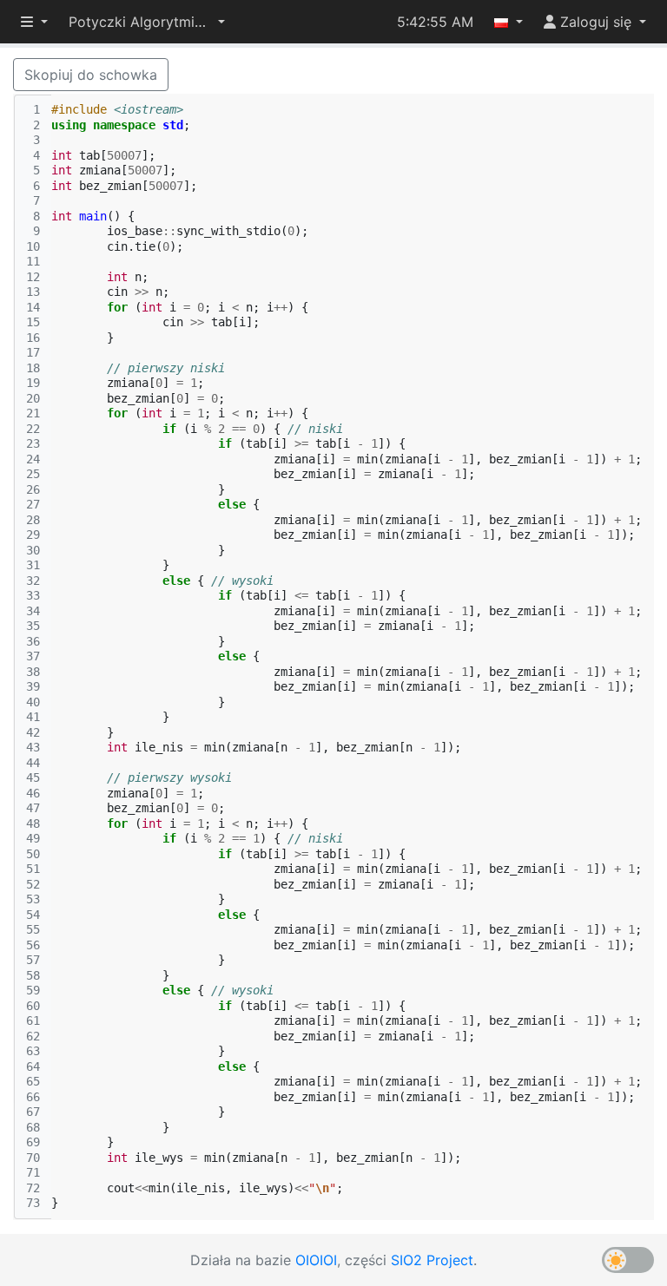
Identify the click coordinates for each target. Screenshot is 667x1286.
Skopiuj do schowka (90, 74)
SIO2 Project (432, 1260)
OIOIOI (316, 1260)
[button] (146, 21)
